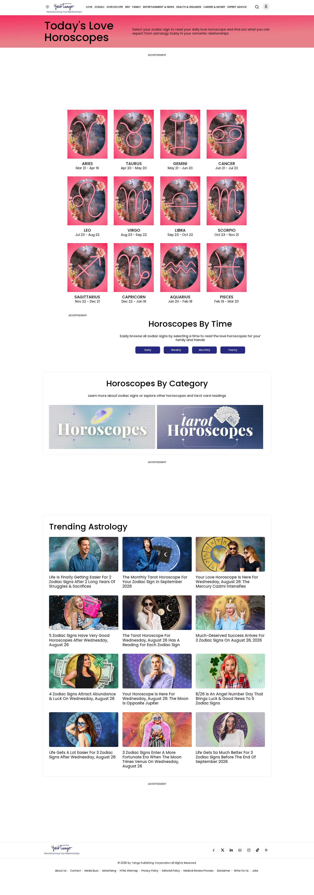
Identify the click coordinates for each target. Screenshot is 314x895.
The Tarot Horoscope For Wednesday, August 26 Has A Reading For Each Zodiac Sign (151, 640)
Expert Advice (237, 7)
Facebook (213, 850)
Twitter (222, 850)
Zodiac (99, 7)
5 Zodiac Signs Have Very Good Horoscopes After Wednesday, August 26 (79, 640)
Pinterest (266, 850)
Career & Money (214, 7)
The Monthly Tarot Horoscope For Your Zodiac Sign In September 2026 (154, 582)
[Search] (256, 6)
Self (127, 7)
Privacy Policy (149, 871)
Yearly (232, 350)
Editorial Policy (171, 871)
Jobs (255, 871)
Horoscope (115, 7)
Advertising (109, 871)
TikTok (257, 850)
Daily (147, 350)
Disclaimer (223, 871)
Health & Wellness (188, 7)
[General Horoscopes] (102, 427)
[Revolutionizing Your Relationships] (64, 6)
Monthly (204, 350)
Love (89, 7)
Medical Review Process (198, 871)
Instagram (248, 850)
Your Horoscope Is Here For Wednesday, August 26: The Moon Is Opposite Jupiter (155, 698)
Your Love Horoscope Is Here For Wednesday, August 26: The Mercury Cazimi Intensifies (227, 582)
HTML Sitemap (129, 871)
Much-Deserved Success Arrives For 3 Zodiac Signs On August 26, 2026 (230, 637)
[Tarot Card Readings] (210, 427)
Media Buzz (91, 871)
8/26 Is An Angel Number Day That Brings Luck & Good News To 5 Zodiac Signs (229, 698)
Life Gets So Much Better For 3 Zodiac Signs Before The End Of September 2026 (226, 757)
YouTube (239, 850)
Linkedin (231, 850)
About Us (60, 871)
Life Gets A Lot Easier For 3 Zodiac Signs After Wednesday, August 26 (82, 754)
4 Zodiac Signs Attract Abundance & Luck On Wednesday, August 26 (82, 696)
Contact (75, 871)
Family (136, 7)
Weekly (176, 350)
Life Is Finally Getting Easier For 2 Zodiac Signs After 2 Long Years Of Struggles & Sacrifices (82, 582)
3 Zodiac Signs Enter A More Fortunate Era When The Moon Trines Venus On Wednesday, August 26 (152, 759)
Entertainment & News (158, 7)
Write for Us (241, 871)
